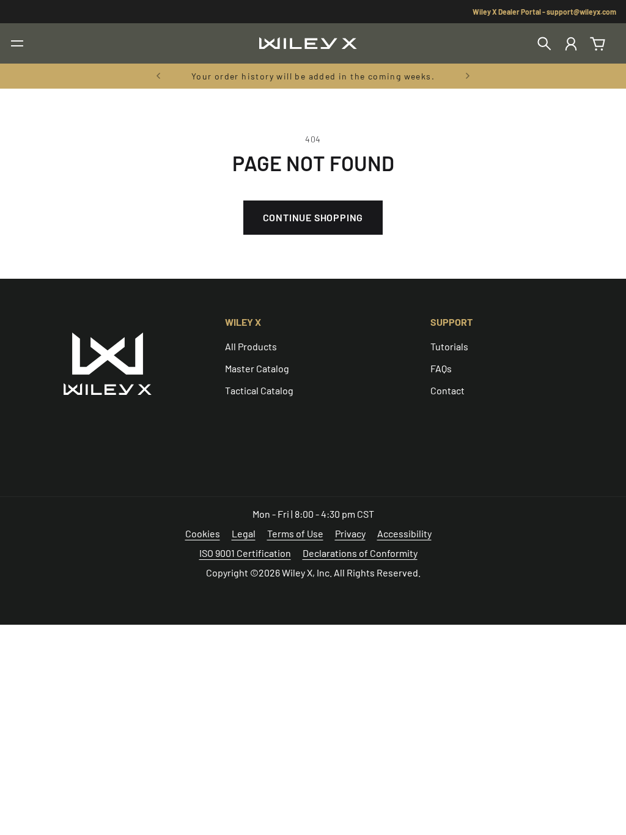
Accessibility (404, 533)
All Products (251, 346)
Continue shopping (313, 217)
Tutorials (449, 346)
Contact (447, 390)
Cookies (202, 533)
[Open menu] (17, 43)
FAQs (441, 368)
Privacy (350, 533)
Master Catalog (257, 368)
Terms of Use (295, 533)
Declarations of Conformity (360, 553)
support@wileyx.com (581, 11)
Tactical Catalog (259, 390)
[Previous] (158, 76)
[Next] (468, 76)
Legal (244, 533)
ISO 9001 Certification (245, 553)
